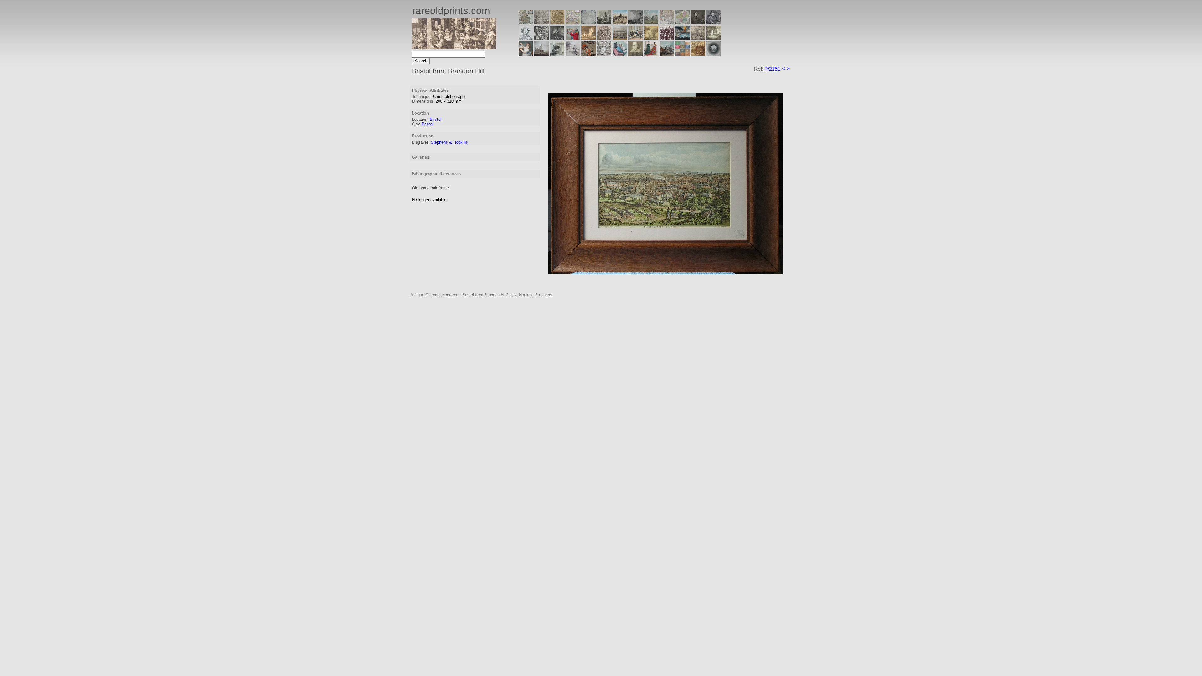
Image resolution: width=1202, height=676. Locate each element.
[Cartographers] (713, 22)
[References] (698, 54)
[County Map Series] (557, 22)
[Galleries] (682, 38)
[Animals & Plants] (588, 38)
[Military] (667, 54)
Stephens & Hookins (449, 142)
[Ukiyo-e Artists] (588, 54)
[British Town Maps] (573, 22)
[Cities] (620, 22)
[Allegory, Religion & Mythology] (604, 54)
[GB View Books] (682, 54)
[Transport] (635, 38)
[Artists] (698, 22)
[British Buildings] (604, 22)
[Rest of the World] (588, 22)
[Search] (713, 54)
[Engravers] (526, 38)
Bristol (435, 119)
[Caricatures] (573, 38)
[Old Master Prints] (698, 38)
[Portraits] (604, 38)
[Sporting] (620, 38)
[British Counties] (526, 22)
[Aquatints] (541, 54)
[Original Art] (651, 38)
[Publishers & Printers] (541, 38)
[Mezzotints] (713, 38)
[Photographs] (667, 38)
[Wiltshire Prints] (651, 22)
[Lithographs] (557, 54)
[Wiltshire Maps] (667, 22)
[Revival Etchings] (573, 54)
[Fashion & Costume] (651, 54)
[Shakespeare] (635, 54)
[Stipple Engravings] (526, 54)
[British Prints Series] (541, 22)
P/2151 (772, 69)
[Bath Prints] (635, 22)
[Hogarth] (557, 38)
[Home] (454, 47)
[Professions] (620, 54)
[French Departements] (682, 22)
